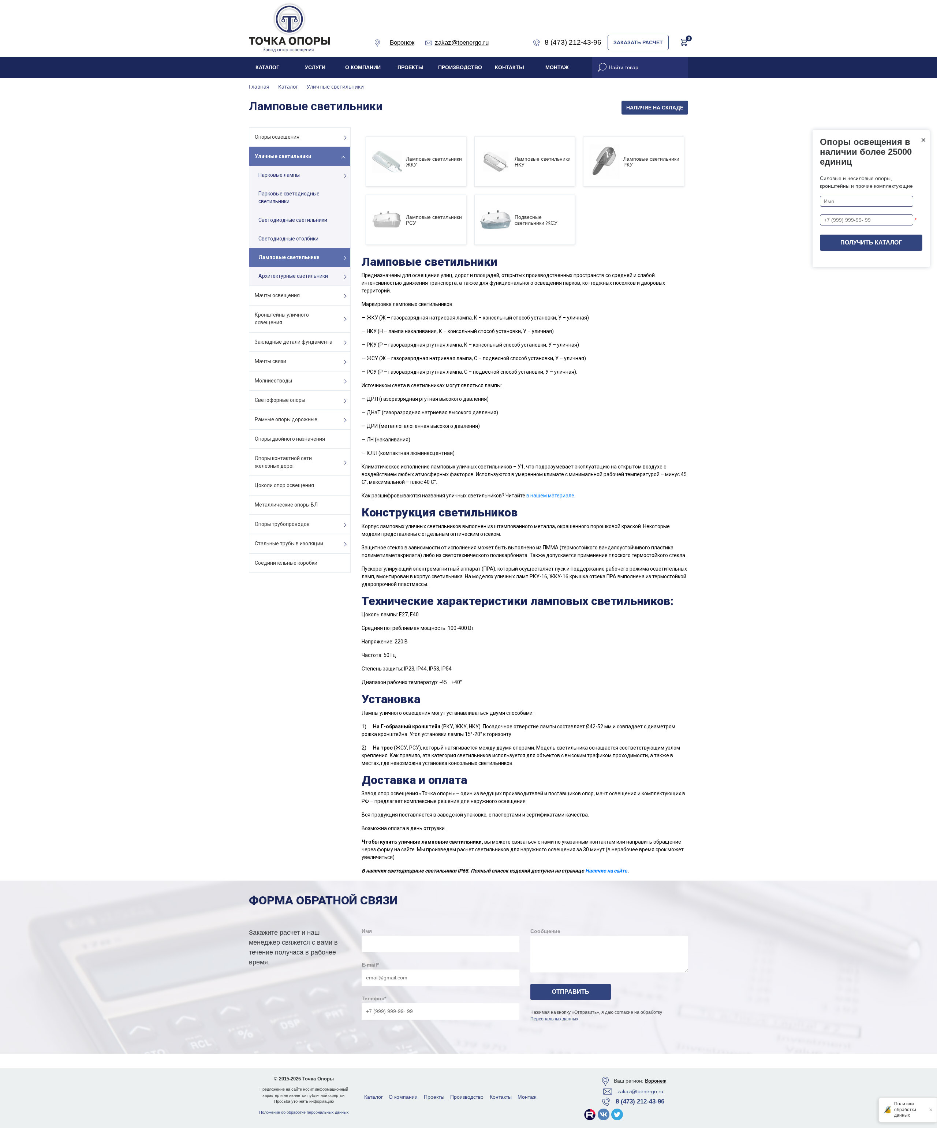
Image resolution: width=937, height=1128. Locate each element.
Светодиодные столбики (288, 239)
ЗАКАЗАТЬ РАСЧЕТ (638, 42)
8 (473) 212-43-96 (640, 1101)
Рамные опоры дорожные (286, 419)
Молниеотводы (273, 381)
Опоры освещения (277, 137)
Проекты (410, 67)
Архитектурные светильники (293, 276)
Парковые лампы (279, 175)
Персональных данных (554, 1018)
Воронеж (655, 1081)
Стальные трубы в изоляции (289, 543)
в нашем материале (550, 495)
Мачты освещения (277, 295)
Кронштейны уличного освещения (282, 318)
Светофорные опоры (280, 400)
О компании (363, 67)
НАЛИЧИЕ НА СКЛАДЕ (654, 108)
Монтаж (557, 67)
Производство (460, 67)
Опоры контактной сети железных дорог (283, 462)
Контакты (509, 67)
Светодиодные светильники (292, 220)
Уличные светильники (283, 156)
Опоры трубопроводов (282, 524)
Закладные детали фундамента (293, 342)
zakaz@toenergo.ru (640, 1091)
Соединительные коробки (286, 563)
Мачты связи (270, 361)
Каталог (267, 67)
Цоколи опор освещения (284, 485)
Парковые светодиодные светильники (289, 197)
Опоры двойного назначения (290, 439)
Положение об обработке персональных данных (304, 1112)
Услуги (315, 67)
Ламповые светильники (289, 257)
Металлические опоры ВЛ (286, 505)
